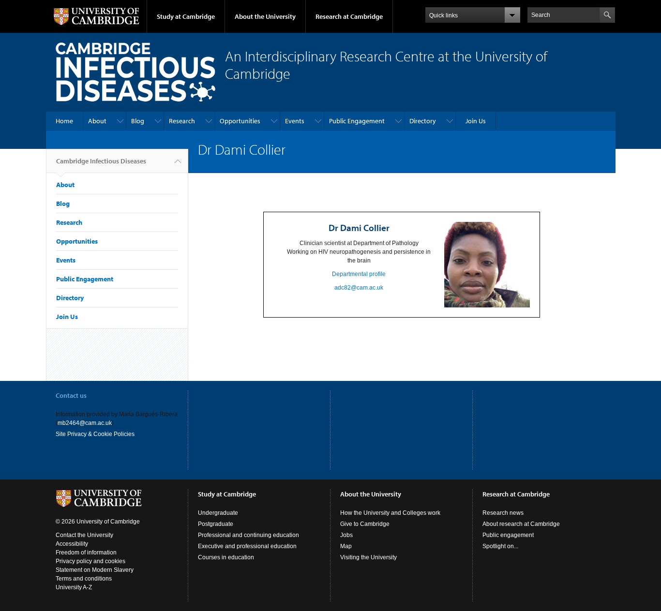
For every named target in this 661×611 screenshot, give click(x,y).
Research (182, 120)
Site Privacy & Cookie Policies (95, 434)
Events (294, 120)
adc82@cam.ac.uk (358, 287)
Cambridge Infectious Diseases (101, 161)
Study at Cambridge (186, 16)
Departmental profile (359, 274)
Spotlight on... (500, 546)
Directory (422, 120)
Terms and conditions (84, 578)
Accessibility (72, 543)
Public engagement (508, 535)
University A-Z (74, 587)
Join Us (476, 120)
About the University (265, 16)
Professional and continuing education (248, 535)
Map (346, 546)
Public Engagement (357, 120)
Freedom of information (86, 552)
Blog (137, 120)
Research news (503, 512)
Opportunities (240, 120)
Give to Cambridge (365, 524)
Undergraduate (218, 512)
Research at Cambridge (349, 16)
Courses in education (226, 557)
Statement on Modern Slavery (95, 570)
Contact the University (84, 535)
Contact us (71, 395)
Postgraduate (215, 524)
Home (64, 120)
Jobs (346, 535)
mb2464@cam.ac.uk (85, 423)
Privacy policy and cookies (90, 561)
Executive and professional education (247, 546)
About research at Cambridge (521, 524)
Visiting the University (368, 557)
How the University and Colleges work (390, 512)
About (97, 120)
